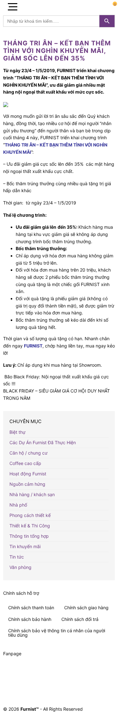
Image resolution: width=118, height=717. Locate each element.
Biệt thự (17, 432)
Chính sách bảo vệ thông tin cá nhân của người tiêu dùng (56, 633)
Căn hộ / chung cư (28, 453)
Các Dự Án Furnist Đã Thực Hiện (42, 442)
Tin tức (16, 556)
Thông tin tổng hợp (29, 536)
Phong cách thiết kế (30, 515)
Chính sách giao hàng (86, 607)
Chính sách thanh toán (31, 607)
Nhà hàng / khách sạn (32, 494)
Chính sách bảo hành (29, 619)
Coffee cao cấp (25, 463)
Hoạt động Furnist (27, 473)
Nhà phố (18, 505)
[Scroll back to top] (109, 680)
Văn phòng (20, 567)
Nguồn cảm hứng (27, 484)
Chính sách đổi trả (79, 619)
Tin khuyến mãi (25, 546)
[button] (12, 6)
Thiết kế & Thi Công (29, 525)
